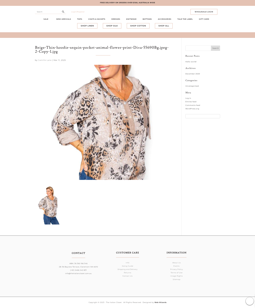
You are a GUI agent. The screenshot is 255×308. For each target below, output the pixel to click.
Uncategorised (192, 86)
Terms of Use (176, 273)
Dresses (115, 19)
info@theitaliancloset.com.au (78, 273)
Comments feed (192, 105)
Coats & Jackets (96, 19)
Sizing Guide (127, 266)
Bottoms (147, 19)
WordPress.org (192, 109)
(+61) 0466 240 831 (78, 270)
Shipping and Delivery (127, 269)
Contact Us (127, 276)
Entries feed (190, 102)
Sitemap (176, 279)
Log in (188, 98)
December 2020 (192, 74)
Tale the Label (185, 19)
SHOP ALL (163, 26)
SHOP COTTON (138, 26)
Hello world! (191, 62)
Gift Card (204, 19)
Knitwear (131, 19)
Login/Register (78, 12)
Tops (79, 19)
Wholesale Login (204, 12)
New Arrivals (63, 19)
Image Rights (176, 276)
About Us (176, 263)
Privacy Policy (176, 269)
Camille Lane (45, 60)
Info (127, 263)
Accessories (164, 19)
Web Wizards (160, 302)
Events (176, 266)
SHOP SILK (112, 26)
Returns (127, 273)
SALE (46, 19)
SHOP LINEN (87, 26)
